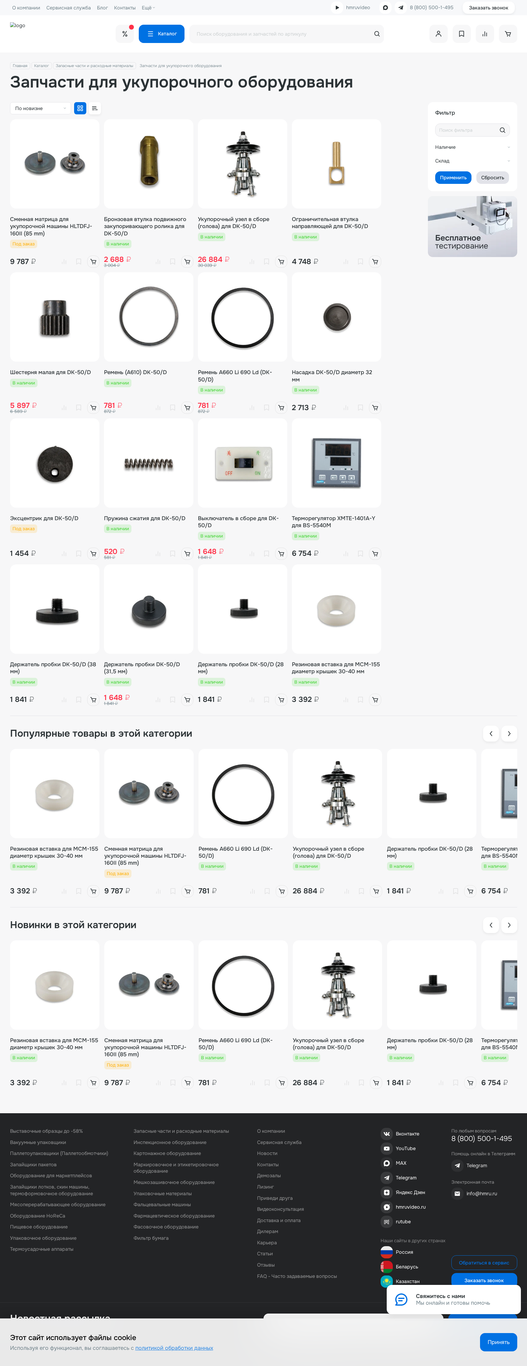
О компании (26, 8)
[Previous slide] (491, 734)
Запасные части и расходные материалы (94, 65)
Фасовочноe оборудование (166, 1227)
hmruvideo (358, 7)
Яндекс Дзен (410, 1192)
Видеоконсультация (280, 1209)
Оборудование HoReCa (37, 1216)
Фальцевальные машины (162, 1204)
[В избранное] (79, 262)
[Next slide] (509, 734)
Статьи (265, 1253)
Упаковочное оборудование (43, 1238)
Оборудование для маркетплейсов (51, 1175)
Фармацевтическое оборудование (174, 1216)
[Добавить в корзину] (93, 262)
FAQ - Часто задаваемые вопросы (297, 1276)
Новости (267, 1153)
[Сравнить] (64, 262)
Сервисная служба (68, 8)
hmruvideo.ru (411, 1207)
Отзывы (266, 1265)
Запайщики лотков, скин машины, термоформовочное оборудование (51, 1190)
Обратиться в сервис (484, 1263)
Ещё (147, 8)
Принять (499, 1342)
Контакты (125, 8)
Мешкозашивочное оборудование (174, 1182)
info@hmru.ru (482, 1193)
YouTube (406, 1148)
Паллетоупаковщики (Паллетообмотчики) (59, 1153)
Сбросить (492, 177)
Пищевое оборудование (39, 1227)
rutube (403, 1221)
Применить (453, 177)
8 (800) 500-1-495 (432, 8)
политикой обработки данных (174, 1348)
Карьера (267, 1242)
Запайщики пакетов (33, 1164)
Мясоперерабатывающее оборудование (58, 1204)
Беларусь (407, 1267)
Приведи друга (275, 1198)
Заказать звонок (488, 8)
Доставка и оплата (279, 1220)
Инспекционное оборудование (170, 1142)
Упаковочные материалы (163, 1193)
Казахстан (408, 1281)
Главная (20, 65)
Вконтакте (407, 1134)
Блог (102, 8)
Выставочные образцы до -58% (46, 1131)
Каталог (41, 65)
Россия (404, 1252)
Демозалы (269, 1175)
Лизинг (265, 1187)
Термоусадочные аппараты (41, 1249)
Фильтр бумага (151, 1238)
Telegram (406, 1178)
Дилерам (267, 1231)
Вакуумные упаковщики (38, 1142)
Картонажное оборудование (167, 1153)
